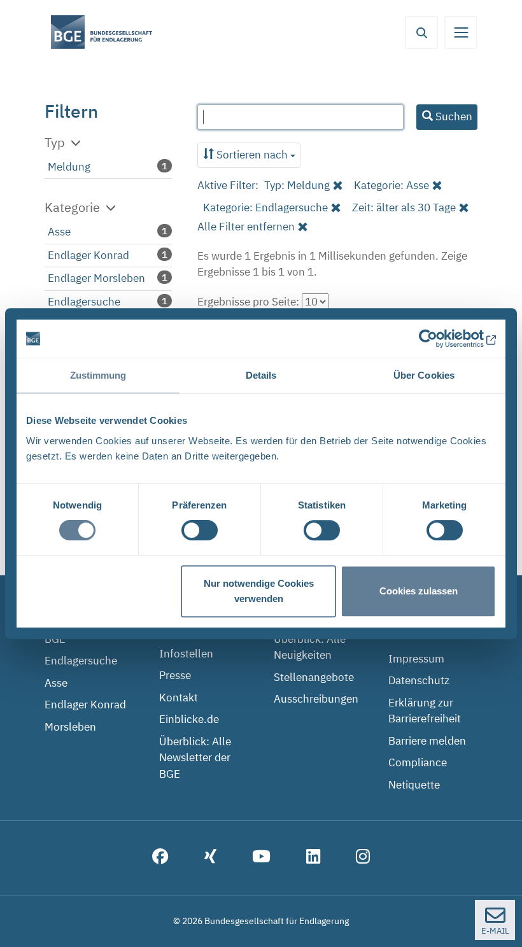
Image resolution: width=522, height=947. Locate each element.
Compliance (417, 762)
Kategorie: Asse (391, 185)
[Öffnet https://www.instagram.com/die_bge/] (363, 857)
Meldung (69, 167)
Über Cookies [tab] (424, 375)
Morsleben (70, 727)
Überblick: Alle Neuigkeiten (310, 647)
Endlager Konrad (88, 255)
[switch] (199, 530)
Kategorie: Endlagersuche (265, 207)
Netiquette (414, 785)
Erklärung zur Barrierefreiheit (424, 711)
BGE (55, 639)
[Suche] (421, 32)
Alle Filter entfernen (246, 227)
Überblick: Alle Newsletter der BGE (195, 757)
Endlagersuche (84, 302)
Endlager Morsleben (96, 278)
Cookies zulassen (418, 591)
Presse (175, 675)
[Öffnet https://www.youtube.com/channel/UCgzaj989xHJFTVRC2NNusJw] (261, 857)
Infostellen (186, 654)
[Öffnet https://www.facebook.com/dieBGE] (160, 857)
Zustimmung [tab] (98, 375)
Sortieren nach (252, 155)
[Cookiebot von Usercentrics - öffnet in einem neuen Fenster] (440, 338)
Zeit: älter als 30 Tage (404, 207)
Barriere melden (427, 741)
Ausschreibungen (316, 699)
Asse (59, 232)
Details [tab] (261, 375)
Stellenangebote (314, 677)
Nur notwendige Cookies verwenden (259, 591)
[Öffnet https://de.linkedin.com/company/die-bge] (313, 857)
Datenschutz (418, 680)
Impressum (416, 659)
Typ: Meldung (297, 185)
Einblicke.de (189, 719)
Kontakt (178, 698)
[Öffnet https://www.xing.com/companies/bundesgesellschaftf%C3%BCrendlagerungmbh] (210, 857)
